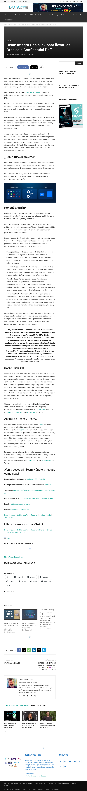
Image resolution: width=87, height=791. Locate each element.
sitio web (48, 485)
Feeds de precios (11, 533)
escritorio (29, 479)
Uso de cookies (27, 783)
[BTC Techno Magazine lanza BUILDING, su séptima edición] (30, 716)
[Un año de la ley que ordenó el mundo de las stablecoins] (48, 716)
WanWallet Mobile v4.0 (12, 663)
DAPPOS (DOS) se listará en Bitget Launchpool (10, 725)
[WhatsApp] (29, 650)
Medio (48, 515)
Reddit (19, 515)
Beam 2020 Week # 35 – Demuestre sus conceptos (11, 626)
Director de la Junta (20, 338)
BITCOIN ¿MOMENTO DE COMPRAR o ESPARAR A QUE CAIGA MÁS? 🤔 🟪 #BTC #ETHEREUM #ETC (45, 666)
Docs (6, 515)
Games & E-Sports (30, 15)
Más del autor (38, 706)
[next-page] (9, 731)
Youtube (72, 15)
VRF (25, 533)
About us (6, 785)
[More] (41, 67)
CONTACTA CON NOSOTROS (12, 783)
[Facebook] (60, 1)
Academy (55, 15)
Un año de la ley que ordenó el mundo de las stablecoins (47, 725)
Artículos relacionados (16, 706)
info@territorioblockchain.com (35, 776)
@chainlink (31, 412)
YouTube (26, 515)
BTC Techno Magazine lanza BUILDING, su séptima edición (29, 725)
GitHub (42, 515)
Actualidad (8, 15)
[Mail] (70, 1)
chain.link (41, 409)
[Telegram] (74, 1)
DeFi (20, 533)
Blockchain (18, 15)
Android (42, 479)
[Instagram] (63, 1)
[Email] (39, 650)
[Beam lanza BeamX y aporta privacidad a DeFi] (48, 619)
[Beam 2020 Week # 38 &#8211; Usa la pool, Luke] (29, 614)
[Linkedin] (67, 1)
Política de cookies (39, 783)
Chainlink (17, 412)
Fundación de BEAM (41, 338)
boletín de (10, 412)
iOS (35, 479)
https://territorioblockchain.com (28, 682)
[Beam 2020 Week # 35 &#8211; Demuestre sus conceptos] (12, 614)
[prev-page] (5, 731)
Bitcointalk (9, 518)
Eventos (42, 530)
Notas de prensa (43, 15)
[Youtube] (81, 1)
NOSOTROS (9, 20)
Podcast (63, 15)
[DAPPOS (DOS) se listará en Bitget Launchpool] (12, 716)
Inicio (5, 24)
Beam (41, 424)
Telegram (34, 515)
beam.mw (31, 460)
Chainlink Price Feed (33, 92)
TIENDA (73, 783)
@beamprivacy (47, 460)
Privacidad (50, 783)
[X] (77, 1)
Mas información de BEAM (14, 557)
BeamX (21, 430)
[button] (80, 15)
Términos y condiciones (62, 783)
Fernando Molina (14, 54)
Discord (12, 515)
